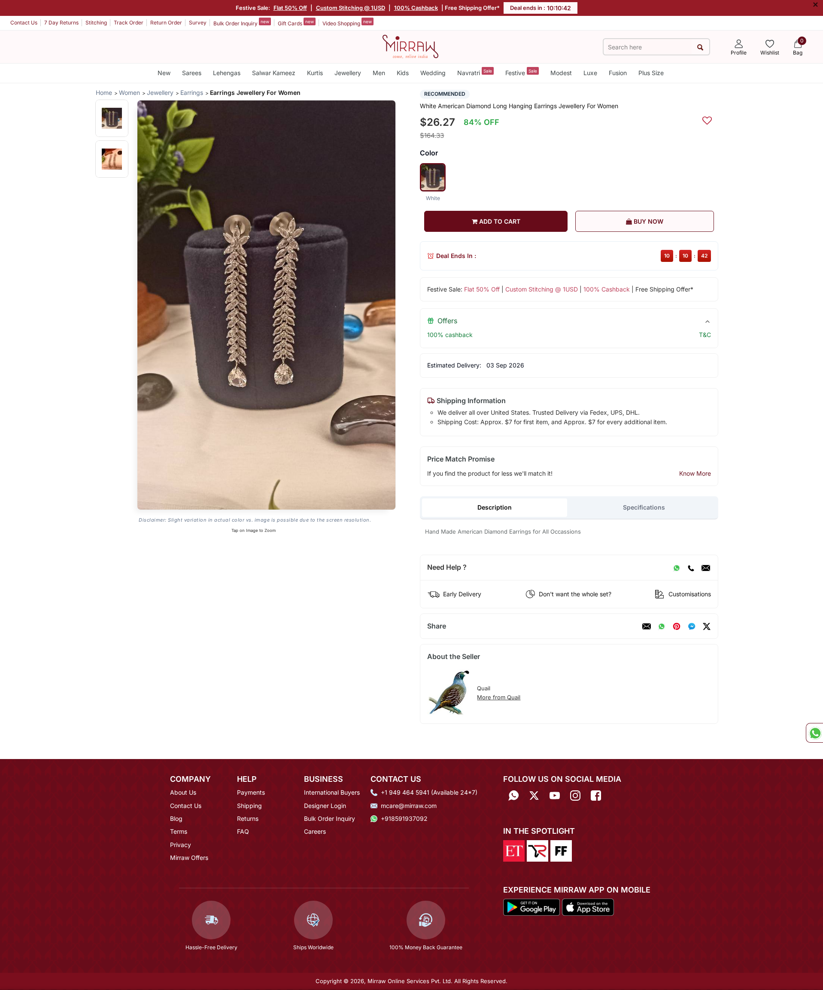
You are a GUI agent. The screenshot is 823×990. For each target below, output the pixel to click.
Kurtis (315, 72)
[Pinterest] (676, 626)
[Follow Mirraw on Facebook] (595, 795)
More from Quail (498, 697)
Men (379, 72)
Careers (315, 831)
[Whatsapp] (513, 795)
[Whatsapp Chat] (814, 733)
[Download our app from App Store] (587, 906)
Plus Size (651, 72)
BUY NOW (647, 221)
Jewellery (347, 72)
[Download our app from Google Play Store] (531, 906)
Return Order (166, 22)
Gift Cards (296, 23)
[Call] (690, 567)
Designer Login (325, 805)
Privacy (180, 844)
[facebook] (691, 626)
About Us (183, 792)
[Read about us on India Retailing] (537, 850)
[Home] (410, 46)
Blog (176, 818)
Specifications (644, 507)
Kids (403, 72)
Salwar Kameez (273, 72)
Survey (198, 22)
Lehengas (226, 72)
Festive (521, 72)
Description (494, 507)
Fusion (618, 72)
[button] (112, 118)
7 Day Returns (61, 22)
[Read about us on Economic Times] (514, 850)
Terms (178, 831)
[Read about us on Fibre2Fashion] (561, 850)
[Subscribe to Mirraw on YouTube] (554, 795)
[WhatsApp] (676, 567)
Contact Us (23, 22)
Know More (695, 473)
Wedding (433, 72)
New (164, 72)
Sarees (191, 72)
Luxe (590, 72)
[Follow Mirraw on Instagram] (575, 795)
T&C (705, 334)
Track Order (128, 22)
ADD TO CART (498, 221)
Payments (251, 792)
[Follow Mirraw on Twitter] (534, 795)
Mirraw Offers (189, 857)
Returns (247, 818)
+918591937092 (404, 818)
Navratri (474, 72)
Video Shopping (347, 23)
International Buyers (332, 792)
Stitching (96, 22)
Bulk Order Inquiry (241, 23)
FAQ (243, 831)
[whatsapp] (661, 626)
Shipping (249, 805)
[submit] (700, 47)
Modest (561, 72)
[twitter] (706, 626)
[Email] (706, 567)
